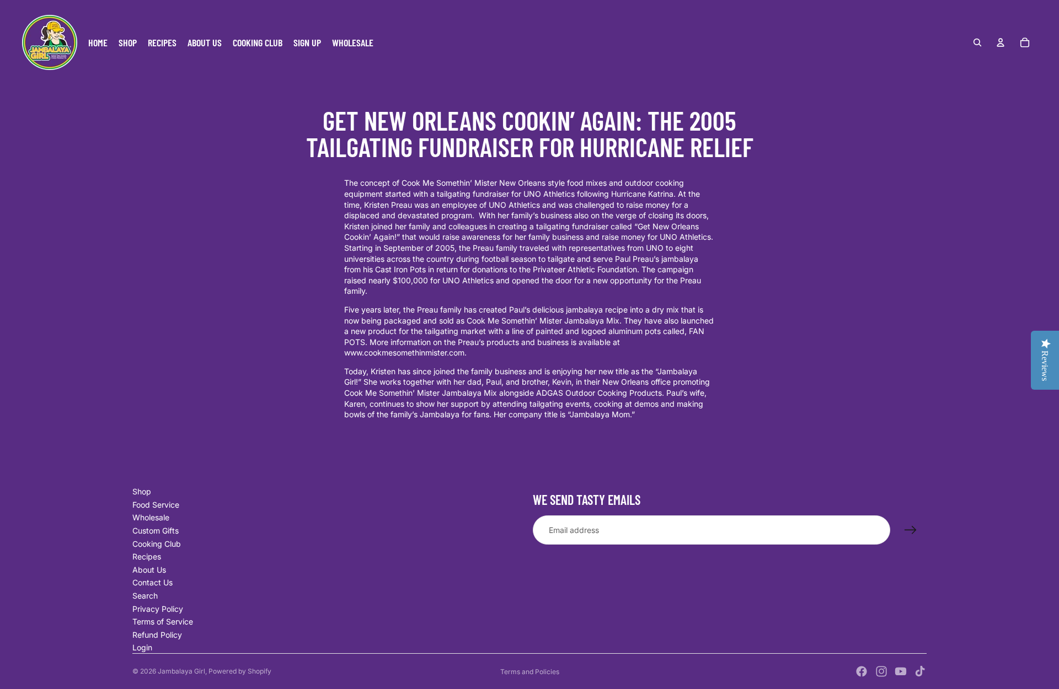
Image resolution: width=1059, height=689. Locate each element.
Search (145, 595)
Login (142, 647)
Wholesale (150, 517)
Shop (141, 491)
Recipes (146, 556)
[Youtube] (900, 671)
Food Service (155, 504)
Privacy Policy (157, 608)
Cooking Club (156, 543)
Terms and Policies (529, 672)
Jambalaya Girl (181, 671)
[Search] (977, 42)
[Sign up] (911, 530)
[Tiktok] (920, 671)
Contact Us (152, 582)
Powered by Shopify (239, 671)
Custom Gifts (155, 530)
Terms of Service (162, 621)
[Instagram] (881, 671)
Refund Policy (157, 634)
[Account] (1000, 42)
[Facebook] (861, 671)
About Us (149, 569)
